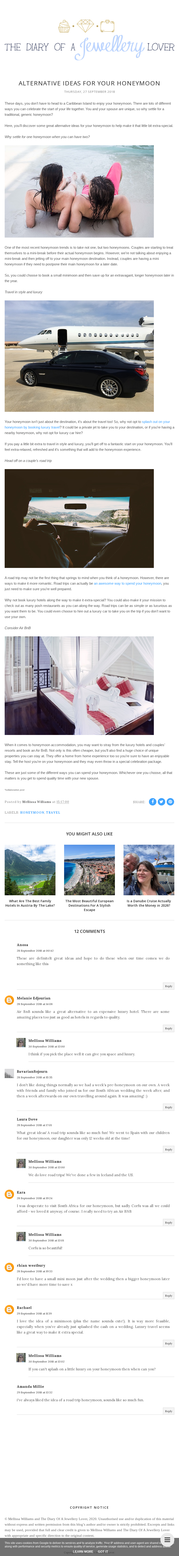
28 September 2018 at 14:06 (35, 1004)
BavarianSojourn (32, 1071)
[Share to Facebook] (152, 801)
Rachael (24, 1307)
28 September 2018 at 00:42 (35, 950)
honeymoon (32, 813)
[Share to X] (161, 801)
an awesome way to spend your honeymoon (127, 583)
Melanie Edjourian (34, 998)
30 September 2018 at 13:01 (46, 1240)
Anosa (22, 945)
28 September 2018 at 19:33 (34, 1271)
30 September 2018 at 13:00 (46, 1046)
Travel (53, 813)
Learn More (83, 1551)
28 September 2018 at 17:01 (34, 1125)
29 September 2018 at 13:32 (34, 1392)
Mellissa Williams (45, 1040)
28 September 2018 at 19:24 (34, 1198)
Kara (21, 1192)
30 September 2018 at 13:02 (46, 1361)
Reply (168, 986)
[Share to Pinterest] (170, 801)
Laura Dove (27, 1119)
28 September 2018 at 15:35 (34, 1077)
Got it (103, 1551)
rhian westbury (31, 1265)
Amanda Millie (30, 1386)
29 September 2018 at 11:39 (34, 1313)
